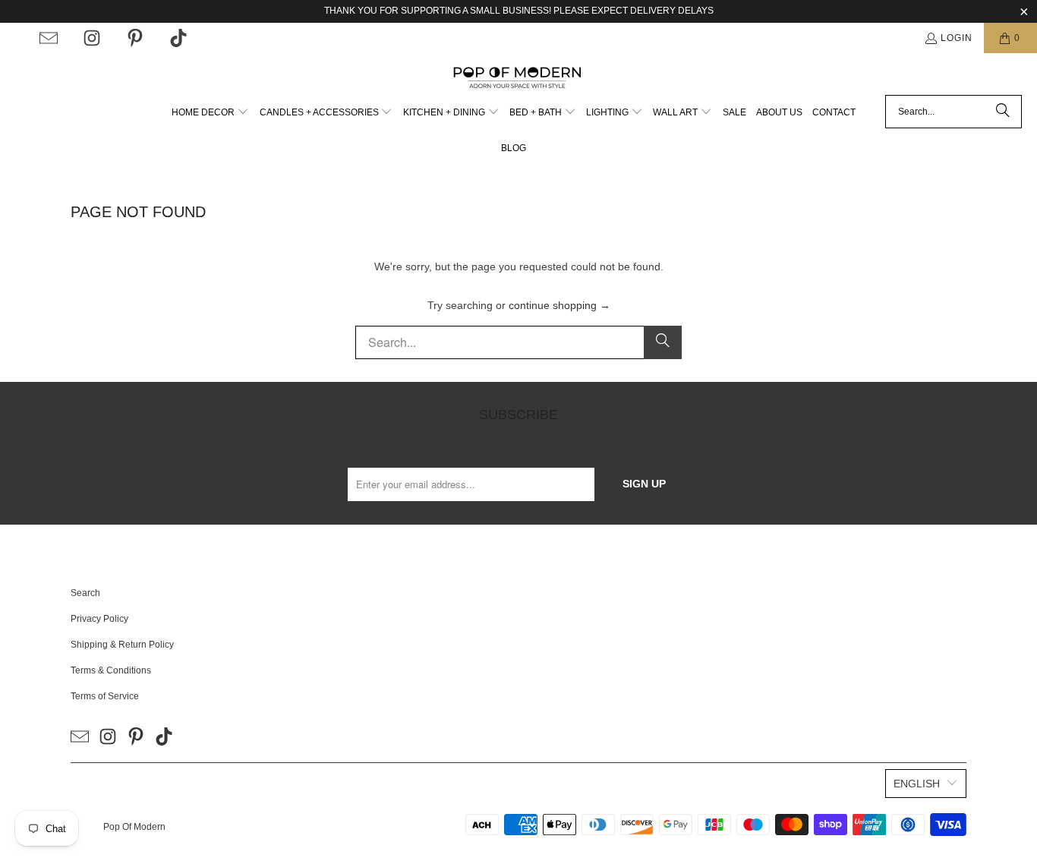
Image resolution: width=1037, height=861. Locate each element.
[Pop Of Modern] (519, 78)
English (917, 783)
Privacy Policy (99, 618)
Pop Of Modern (134, 827)
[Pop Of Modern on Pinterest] (135, 38)
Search (85, 593)
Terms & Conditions (111, 670)
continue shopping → (559, 305)
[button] (210, 113)
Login (956, 38)
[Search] (1003, 111)
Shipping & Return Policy (122, 644)
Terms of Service (105, 696)
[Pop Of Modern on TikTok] (178, 38)
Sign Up (644, 484)
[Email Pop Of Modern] (48, 38)
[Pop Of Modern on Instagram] (92, 38)
